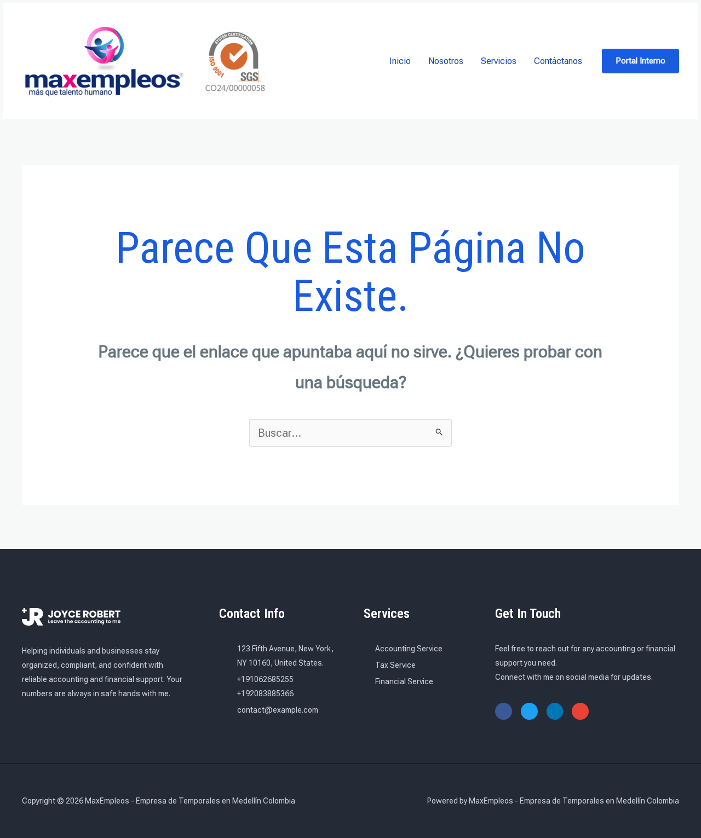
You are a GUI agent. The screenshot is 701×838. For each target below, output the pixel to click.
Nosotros (445, 61)
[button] (640, 61)
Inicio (400, 61)
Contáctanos (558, 61)
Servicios (498, 61)
